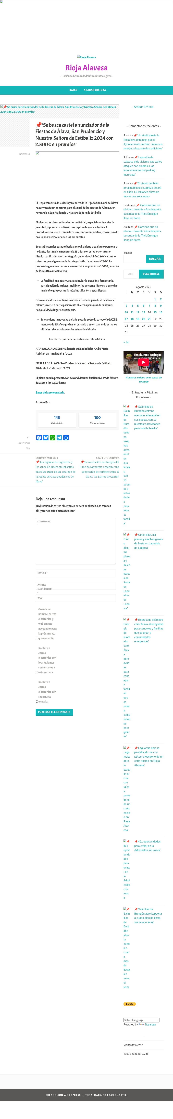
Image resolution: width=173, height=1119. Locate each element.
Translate (150, 1024)
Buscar (127, 252)
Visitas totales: (132, 1045)
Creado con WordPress (63, 1095)
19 (137, 319)
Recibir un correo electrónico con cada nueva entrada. (47, 691)
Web (40, 597)
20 (143, 319)
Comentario (44, 523)
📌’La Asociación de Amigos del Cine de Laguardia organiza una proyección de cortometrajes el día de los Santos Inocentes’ (99, 467)
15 (155, 312)
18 (132, 319)
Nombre (42, 572)
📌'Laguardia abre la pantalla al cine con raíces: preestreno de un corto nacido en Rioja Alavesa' (148, 757)
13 (143, 312)
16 (160, 312)
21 (149, 319)
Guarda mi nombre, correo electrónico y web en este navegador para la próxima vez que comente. (47, 623)
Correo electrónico (45, 589)
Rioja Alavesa (86, 68)
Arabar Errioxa (95, 90)
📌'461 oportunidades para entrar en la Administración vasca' (147, 846)
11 (132, 312)
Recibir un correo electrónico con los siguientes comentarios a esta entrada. (47, 660)
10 (126, 312)
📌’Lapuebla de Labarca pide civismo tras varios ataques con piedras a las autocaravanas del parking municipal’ (142, 166)
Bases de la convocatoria (50, 392)
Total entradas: (132, 1053)
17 (126, 319)
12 (137, 312)
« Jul (126, 342)
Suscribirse (151, 274)
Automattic (118, 1095)
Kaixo (73, 90)
